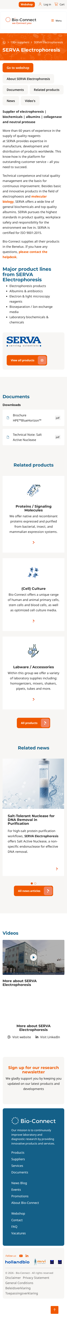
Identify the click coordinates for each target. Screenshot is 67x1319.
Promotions (20, 1196)
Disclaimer (13, 1278)
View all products (22, 360)
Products (17, 1153)
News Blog (19, 1183)
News (11, 101)
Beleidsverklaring (18, 1288)
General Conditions (19, 1283)
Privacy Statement (36, 1278)
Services (17, 1166)
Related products (46, 90)
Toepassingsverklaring (21, 1293)
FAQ (14, 1227)
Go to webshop (18, 68)
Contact (17, 1220)
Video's (30, 101)
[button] (32, 883)
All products (29, 723)
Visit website (21, 1037)
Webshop (27, 4)
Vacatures (18, 1233)
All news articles (29, 891)
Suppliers (18, 1159)
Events (16, 1190)
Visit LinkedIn (50, 1037)
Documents (15, 90)
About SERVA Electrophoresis (28, 79)
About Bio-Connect (25, 1203)
